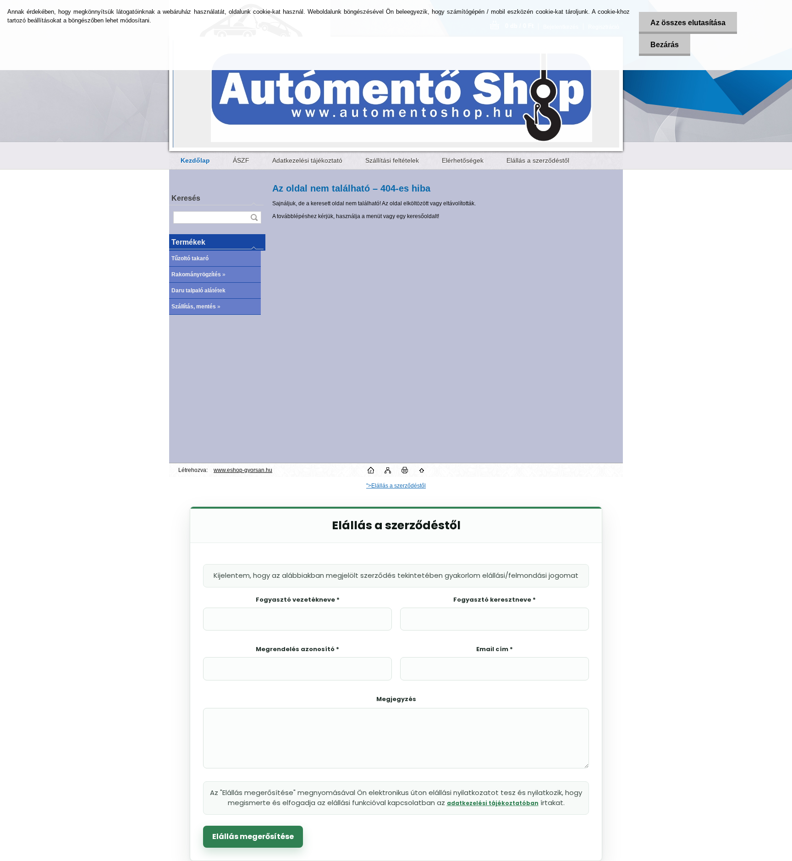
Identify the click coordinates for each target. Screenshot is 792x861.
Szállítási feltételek (392, 160)
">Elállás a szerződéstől (396, 486)
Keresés (185, 198)
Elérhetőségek (463, 160)
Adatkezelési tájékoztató (307, 160)
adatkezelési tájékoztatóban (493, 803)
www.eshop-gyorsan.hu (243, 470)
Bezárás (664, 45)
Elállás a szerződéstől (537, 160)
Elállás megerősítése (253, 836)
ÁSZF (241, 160)
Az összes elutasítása (688, 23)
